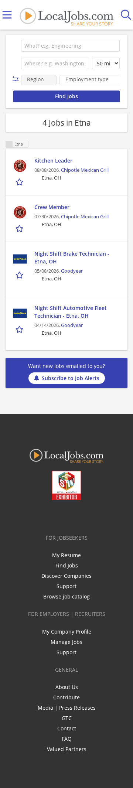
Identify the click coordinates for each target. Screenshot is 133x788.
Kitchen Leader (53, 160)
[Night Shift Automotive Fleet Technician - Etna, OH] (20, 313)
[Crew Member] (20, 212)
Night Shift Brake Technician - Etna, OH (71, 257)
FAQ (67, 738)
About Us (66, 686)
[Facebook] (37, 516)
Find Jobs (66, 565)
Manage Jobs (66, 641)
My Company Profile (66, 631)
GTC (67, 718)
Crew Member (51, 207)
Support (66, 586)
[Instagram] (86, 516)
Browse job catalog (66, 596)
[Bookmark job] (20, 182)
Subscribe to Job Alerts (70, 378)
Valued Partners (66, 749)
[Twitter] (49, 516)
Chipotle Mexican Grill (85, 170)
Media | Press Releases (67, 707)
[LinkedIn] (62, 516)
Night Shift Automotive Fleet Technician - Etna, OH (70, 311)
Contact (66, 728)
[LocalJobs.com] (66, 14)
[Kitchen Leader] (20, 166)
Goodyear (72, 271)
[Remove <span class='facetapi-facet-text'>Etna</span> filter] (9, 144)
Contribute (66, 697)
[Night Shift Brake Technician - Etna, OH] (20, 259)
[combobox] (70, 46)
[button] (17, 79)
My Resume (66, 555)
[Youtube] (74, 516)
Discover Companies (66, 575)
